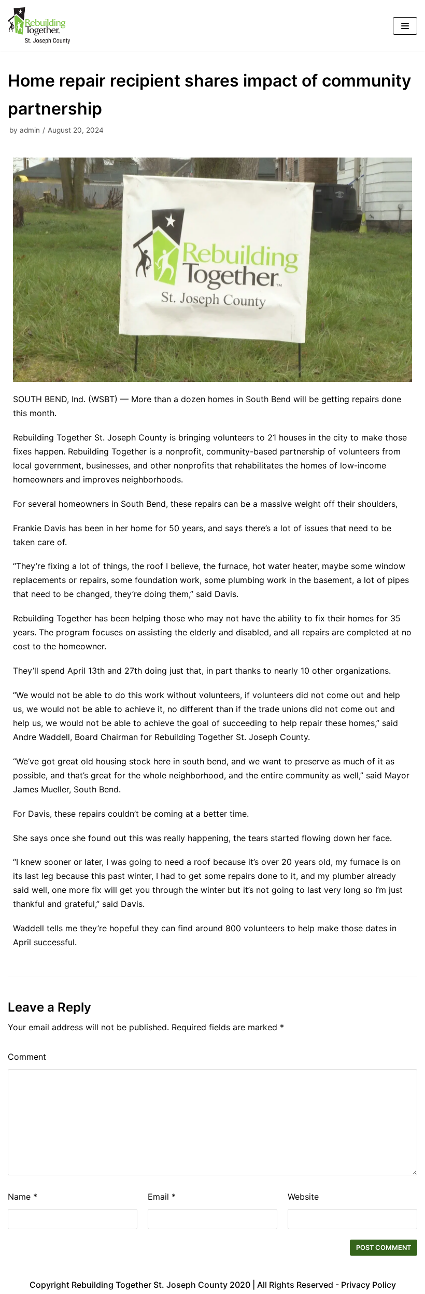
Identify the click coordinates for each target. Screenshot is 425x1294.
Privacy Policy (368, 1284)
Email (162, 1196)
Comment (27, 1056)
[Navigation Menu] (405, 26)
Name (22, 1196)
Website (303, 1196)
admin (30, 130)
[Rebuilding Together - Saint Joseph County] (39, 25)
